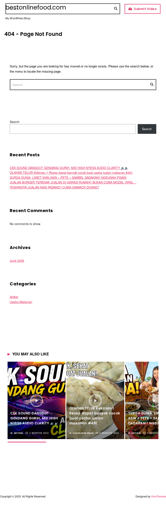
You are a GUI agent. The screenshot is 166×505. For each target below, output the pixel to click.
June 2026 (17, 260)
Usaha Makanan (21, 302)
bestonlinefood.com (35, 8)
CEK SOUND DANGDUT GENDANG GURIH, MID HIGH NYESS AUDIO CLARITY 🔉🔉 (69, 168)
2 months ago (39, 433)
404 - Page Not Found (33, 34)
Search (14, 122)
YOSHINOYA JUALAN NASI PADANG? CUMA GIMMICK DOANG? (54, 187)
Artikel (14, 297)
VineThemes (158, 496)
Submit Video (145, 9)
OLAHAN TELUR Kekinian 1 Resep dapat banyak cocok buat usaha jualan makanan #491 (71, 172)
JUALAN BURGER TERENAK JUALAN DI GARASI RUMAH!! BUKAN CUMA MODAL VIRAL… (73, 182)
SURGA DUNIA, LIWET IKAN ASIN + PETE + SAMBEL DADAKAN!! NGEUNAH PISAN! (68, 177)
